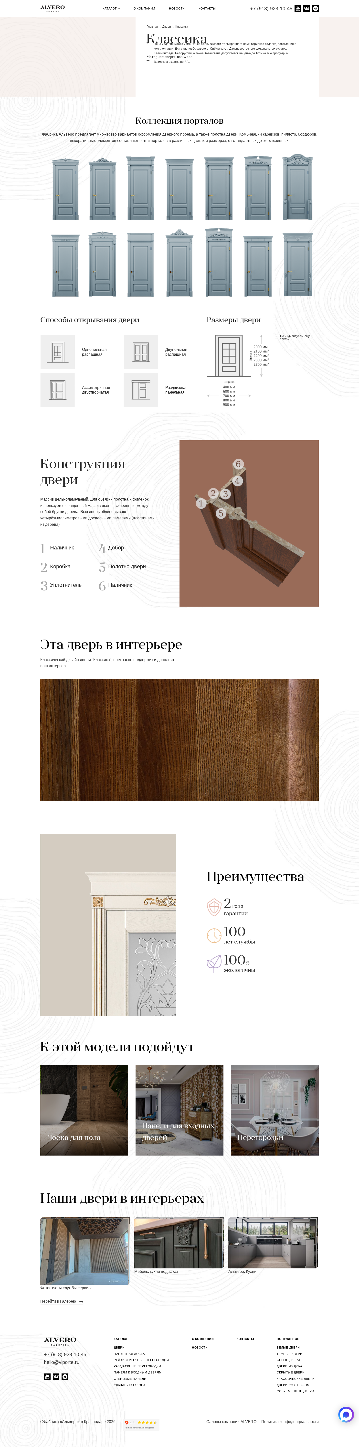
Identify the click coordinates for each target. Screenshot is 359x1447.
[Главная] (54, 8)
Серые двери (288, 1360)
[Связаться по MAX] (346, 1415)
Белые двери (288, 1347)
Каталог (110, 8)
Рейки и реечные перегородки (141, 1360)
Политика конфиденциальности (290, 1422)
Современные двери (295, 1391)
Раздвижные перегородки (137, 1366)
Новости (177, 8)
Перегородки (260, 1138)
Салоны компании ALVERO (231, 1422)
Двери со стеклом (293, 1385)
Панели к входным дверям (138, 1372)
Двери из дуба (289, 1366)
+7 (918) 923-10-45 (271, 8)
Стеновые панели (130, 1379)
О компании (144, 8)
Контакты (207, 8)
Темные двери (289, 1354)
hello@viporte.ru (61, 1362)
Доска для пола (74, 1138)
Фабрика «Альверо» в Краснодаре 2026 (79, 1422)
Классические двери (296, 1379)
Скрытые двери (291, 1372)
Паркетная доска (129, 1354)
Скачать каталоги (129, 1385)
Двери (119, 1347)
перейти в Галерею (58, 1301)
